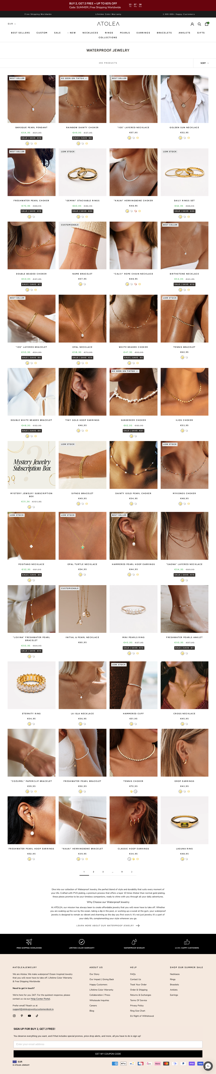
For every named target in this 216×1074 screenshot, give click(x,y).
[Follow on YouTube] (29, 1015)
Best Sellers (20, 33)
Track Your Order (138, 984)
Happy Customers (98, 984)
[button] (208, 1066)
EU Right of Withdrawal (142, 1015)
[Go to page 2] (131, 871)
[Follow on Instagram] (14, 1015)
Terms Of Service (138, 1000)
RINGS (109, 33)
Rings (173, 979)
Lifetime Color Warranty (101, 989)
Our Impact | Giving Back (101, 979)
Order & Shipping (138, 989)
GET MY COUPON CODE (108, 1054)
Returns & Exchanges (140, 994)
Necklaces (90, 33)
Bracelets (164, 33)
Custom (42, 33)
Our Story (94, 974)
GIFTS (201, 33)
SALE (57, 33)
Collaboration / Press (99, 994)
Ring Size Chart (137, 1010)
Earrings (143, 33)
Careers (93, 1005)
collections (108, 37)
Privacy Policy (137, 1005)
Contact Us (135, 979)
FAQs (133, 974)
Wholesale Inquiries (99, 1000)
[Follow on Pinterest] (21, 1015)
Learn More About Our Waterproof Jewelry (105, 925)
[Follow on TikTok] (37, 1015)
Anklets (185, 33)
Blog (91, 1010)
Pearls (125, 33)
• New (72, 33)
